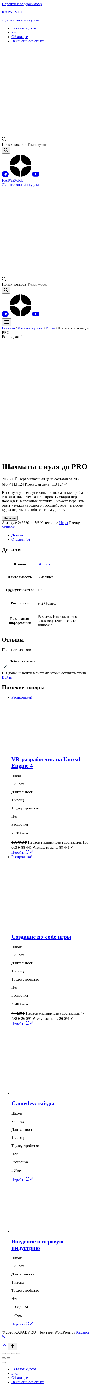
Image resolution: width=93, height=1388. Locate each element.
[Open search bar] (4, 140)
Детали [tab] (17, 535)
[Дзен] (20, 176)
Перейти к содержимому (22, 4)
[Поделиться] (13, 1353)
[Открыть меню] (6, 322)
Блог (15, 32)
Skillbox (8, 527)
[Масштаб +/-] (4, 1353)
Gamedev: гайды (32, 1103)
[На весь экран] (8, 1353)
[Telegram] (5, 176)
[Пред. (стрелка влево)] (4, 1358)
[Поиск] (6, 150)
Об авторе (19, 37)
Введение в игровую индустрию (37, 1244)
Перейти (10, 518)
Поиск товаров (14, 144)
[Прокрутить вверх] (5, 1348)
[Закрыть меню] (4, 1362)
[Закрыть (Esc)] (18, 1353)
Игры (63, 523)
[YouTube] (35, 176)
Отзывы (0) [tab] (20, 539)
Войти (7, 677)
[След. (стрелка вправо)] (8, 1358)
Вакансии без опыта (27, 41)
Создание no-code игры (41, 937)
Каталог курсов (24, 28)
